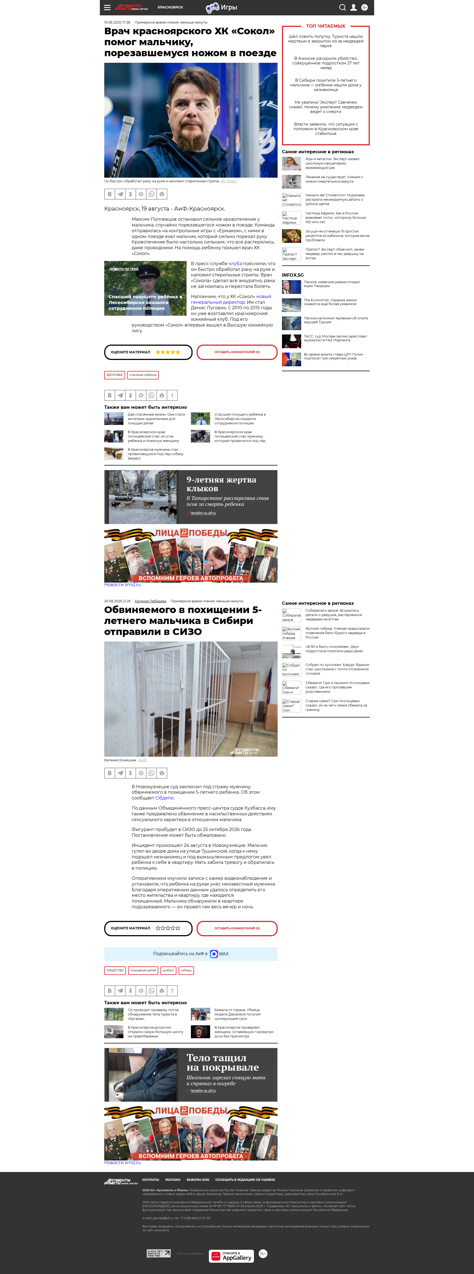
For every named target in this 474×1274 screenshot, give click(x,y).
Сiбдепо (164, 798)
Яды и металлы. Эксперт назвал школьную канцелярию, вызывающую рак (333, 163)
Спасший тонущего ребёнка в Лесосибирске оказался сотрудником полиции (240, 418)
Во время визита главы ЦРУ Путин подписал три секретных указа (333, 356)
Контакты (150, 1180)
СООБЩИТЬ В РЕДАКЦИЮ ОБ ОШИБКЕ (245, 1180)
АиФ (142, 760)
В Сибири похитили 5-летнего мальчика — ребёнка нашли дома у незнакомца (326, 85)
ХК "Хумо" (229, 181)
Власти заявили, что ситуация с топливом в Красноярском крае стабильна (326, 129)
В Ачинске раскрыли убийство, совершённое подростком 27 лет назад (326, 63)
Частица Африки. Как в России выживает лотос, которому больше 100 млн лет (336, 217)
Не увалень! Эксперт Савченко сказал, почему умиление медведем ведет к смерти (326, 107)
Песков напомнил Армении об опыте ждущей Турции (336, 320)
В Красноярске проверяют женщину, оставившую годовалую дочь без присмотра (244, 1031)
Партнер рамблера (190, 1253)
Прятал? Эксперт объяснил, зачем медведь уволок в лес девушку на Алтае (335, 253)
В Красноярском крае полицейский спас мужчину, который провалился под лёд (240, 436)
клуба (235, 263)
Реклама (172, 1180)
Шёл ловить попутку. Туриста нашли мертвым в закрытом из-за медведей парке (326, 41)
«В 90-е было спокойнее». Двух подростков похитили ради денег (334, 649)
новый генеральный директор (231, 299)
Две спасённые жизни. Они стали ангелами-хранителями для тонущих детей (156, 418)
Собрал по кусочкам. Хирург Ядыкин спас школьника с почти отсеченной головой (337, 669)
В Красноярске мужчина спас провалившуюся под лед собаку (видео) (156, 453)
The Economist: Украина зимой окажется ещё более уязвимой (330, 302)
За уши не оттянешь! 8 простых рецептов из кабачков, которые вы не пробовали (337, 235)
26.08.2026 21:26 (117, 601)
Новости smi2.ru (122, 584)
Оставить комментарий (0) (237, 352)
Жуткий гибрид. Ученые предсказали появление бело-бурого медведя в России (337, 632)
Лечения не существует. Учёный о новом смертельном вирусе (334, 179)
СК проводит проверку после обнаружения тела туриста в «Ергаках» (153, 1014)
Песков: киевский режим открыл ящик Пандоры (332, 284)
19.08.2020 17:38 (117, 22)
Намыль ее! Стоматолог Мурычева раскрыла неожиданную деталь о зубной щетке (335, 199)
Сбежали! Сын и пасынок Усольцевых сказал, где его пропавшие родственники (338, 687)
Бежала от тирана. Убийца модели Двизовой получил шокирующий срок (238, 1014)
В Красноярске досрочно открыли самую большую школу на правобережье (156, 1031)
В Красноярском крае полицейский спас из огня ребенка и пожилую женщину (153, 436)
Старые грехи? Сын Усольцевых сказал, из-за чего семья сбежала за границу (336, 705)
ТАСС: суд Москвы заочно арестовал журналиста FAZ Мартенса (335, 338)
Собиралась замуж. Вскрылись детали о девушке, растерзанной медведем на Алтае (334, 614)
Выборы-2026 (198, 1180)
